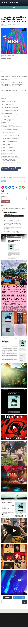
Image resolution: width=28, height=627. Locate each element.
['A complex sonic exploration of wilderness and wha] (14, 401)
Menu (14, 7)
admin (18, 24)
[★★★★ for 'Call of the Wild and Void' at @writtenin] (14, 349)
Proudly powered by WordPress (14, 619)
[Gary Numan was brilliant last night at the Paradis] (14, 582)
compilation (12, 168)
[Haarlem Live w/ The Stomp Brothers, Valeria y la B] (14, 375)
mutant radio (15, 169)
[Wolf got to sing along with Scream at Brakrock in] (14, 453)
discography (4, 25)
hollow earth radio (6, 169)
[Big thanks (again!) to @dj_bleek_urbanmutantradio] (14, 427)
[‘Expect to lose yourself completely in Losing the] (14, 246)
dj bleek (18, 168)
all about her (5, 168)
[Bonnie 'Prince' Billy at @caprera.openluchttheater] (14, 479)
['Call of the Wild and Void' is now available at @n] (14, 220)
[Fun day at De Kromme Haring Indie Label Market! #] (14, 272)
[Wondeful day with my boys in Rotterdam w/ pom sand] (14, 556)
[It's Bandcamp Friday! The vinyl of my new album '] (14, 504)
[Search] (24, 602)
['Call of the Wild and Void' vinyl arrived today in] (14, 323)
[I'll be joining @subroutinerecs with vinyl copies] (14, 298)
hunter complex (9, 2)
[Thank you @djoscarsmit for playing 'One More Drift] (14, 530)
